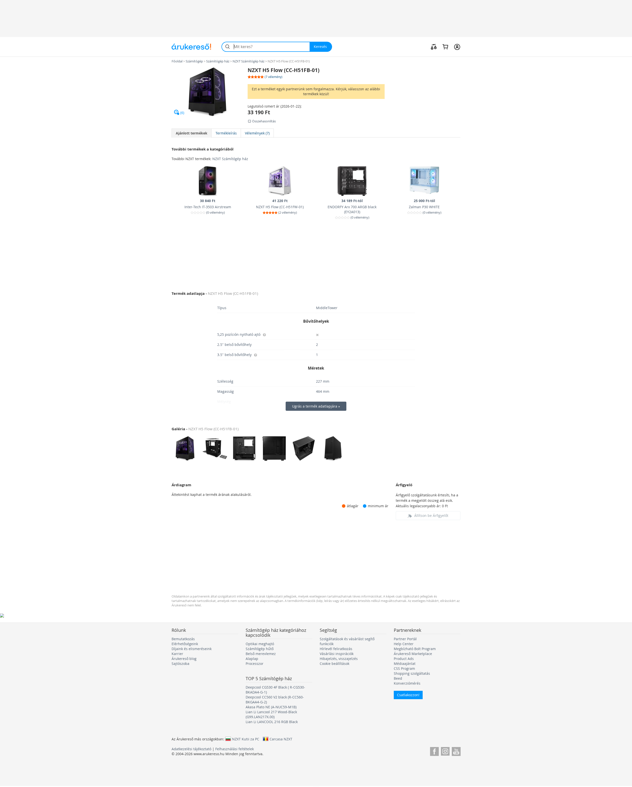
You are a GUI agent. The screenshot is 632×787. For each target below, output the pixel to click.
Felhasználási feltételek (234, 749)
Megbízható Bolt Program (415, 648)
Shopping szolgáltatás (412, 673)
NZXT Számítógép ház (230, 158)
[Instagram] (445, 750)
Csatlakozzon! (408, 695)
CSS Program (404, 668)
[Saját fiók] (457, 46)
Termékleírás (226, 133)
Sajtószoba (180, 663)
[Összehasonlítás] (433, 46)
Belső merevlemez (261, 653)
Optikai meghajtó (260, 643)
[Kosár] (445, 46)
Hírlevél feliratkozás (336, 648)
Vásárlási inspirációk (337, 653)
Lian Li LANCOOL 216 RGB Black (272, 721)
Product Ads (404, 658)
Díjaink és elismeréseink (192, 648)
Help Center (404, 643)
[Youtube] (456, 750)
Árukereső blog (184, 658)
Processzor (254, 663)
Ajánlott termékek (191, 133)
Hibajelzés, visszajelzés (339, 658)
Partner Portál (405, 639)
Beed (398, 678)
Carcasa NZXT (281, 739)
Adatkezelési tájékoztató (191, 749)
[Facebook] (434, 750)
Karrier (177, 653)
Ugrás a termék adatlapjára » (316, 406)
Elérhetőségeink (185, 643)
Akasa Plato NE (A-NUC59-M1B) (271, 707)
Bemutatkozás (183, 639)
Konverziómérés (407, 683)
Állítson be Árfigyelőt (431, 515)
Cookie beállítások (334, 663)
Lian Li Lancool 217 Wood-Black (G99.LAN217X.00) (271, 714)
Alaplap (252, 658)
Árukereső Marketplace (413, 653)
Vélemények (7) (257, 133)
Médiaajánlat (404, 663)
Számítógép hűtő (260, 648)
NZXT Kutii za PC (245, 739)
